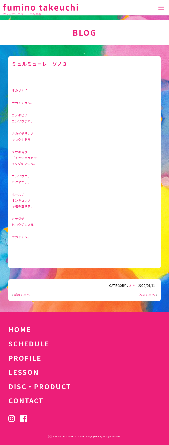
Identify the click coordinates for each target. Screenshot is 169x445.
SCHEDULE (29, 343)
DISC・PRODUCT (39, 386)
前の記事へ (22, 295)
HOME (19, 329)
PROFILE (25, 358)
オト (132, 285)
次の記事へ (147, 295)
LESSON (23, 372)
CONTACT (26, 400)
